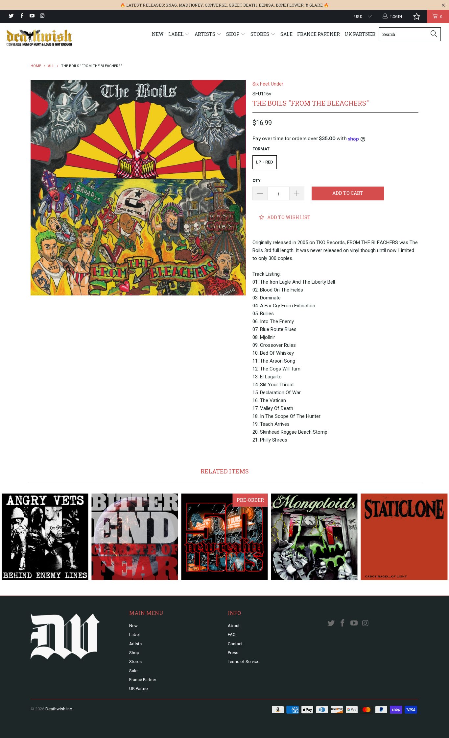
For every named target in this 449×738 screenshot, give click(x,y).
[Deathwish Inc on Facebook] (21, 16)
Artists (205, 34)
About (234, 625)
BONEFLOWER (290, 5)
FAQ (232, 634)
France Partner (318, 34)
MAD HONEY (191, 5)
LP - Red (264, 162)
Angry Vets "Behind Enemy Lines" (45, 537)
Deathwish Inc (58, 708)
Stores (260, 34)
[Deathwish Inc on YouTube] (32, 16)
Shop (233, 34)
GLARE (316, 5)
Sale (286, 34)
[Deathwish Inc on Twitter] (11, 16)
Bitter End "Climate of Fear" (134, 537)
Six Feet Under (267, 84)
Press (233, 652)
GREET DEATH (243, 5)
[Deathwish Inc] (39, 37)
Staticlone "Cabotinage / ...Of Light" (404, 537)
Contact (235, 643)
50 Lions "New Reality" (224, 537)
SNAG (171, 5)
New (158, 34)
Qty (256, 180)
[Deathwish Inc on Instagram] (42, 16)
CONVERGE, (216, 5)
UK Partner (359, 34)
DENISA (266, 5)
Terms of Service (243, 661)
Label (176, 34)
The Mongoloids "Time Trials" (314, 537)
